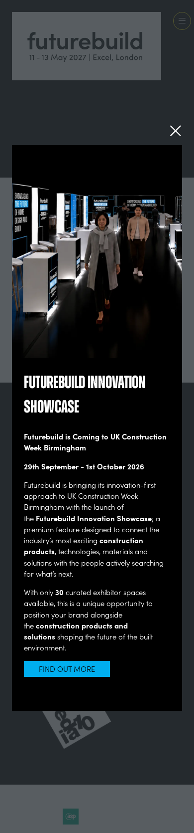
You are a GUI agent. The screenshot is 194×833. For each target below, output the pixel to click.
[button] (175, 130)
